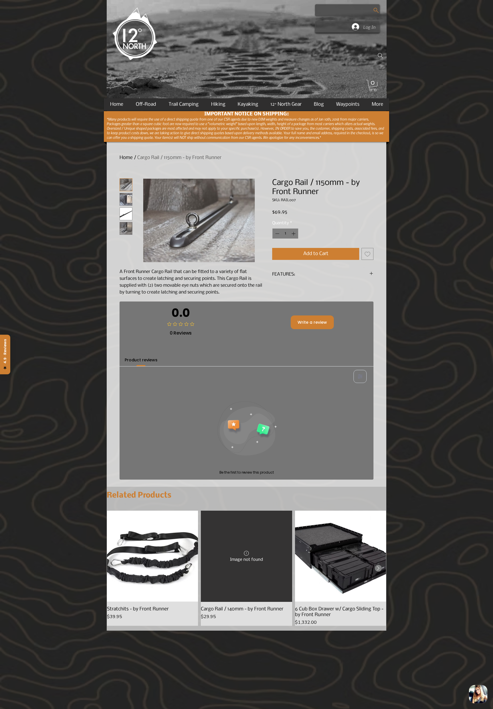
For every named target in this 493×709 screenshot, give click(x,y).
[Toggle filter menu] (360, 376)
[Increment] (294, 234)
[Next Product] (378, 568)
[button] (373, 85)
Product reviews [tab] (141, 360)
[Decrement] (276, 234)
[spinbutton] (285, 234)
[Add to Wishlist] (367, 254)
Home (126, 157)
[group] (246, 568)
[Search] (380, 56)
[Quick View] (152, 556)
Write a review (312, 322)
